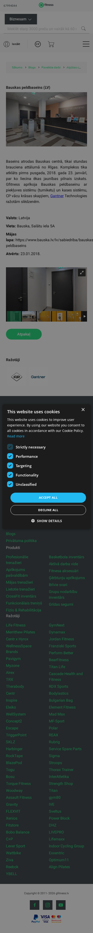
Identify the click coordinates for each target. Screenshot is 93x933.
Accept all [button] (48, 497)
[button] (46, 521)
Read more (16, 436)
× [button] (83, 409)
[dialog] (46, 466)
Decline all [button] (48, 510)
